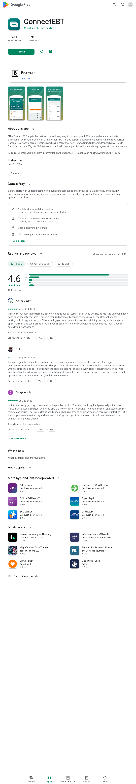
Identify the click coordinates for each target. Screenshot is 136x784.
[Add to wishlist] (50, 52)
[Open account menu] (130, 5)
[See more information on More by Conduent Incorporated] (58, 478)
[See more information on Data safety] (29, 184)
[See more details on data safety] (19, 241)
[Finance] (15, 173)
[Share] (41, 52)
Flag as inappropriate (23, 576)
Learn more (27, 78)
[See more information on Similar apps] (30, 527)
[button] (16, 103)
